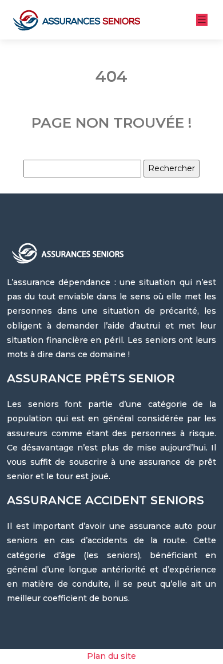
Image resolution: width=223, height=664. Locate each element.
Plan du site (111, 656)
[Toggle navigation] (201, 19)
